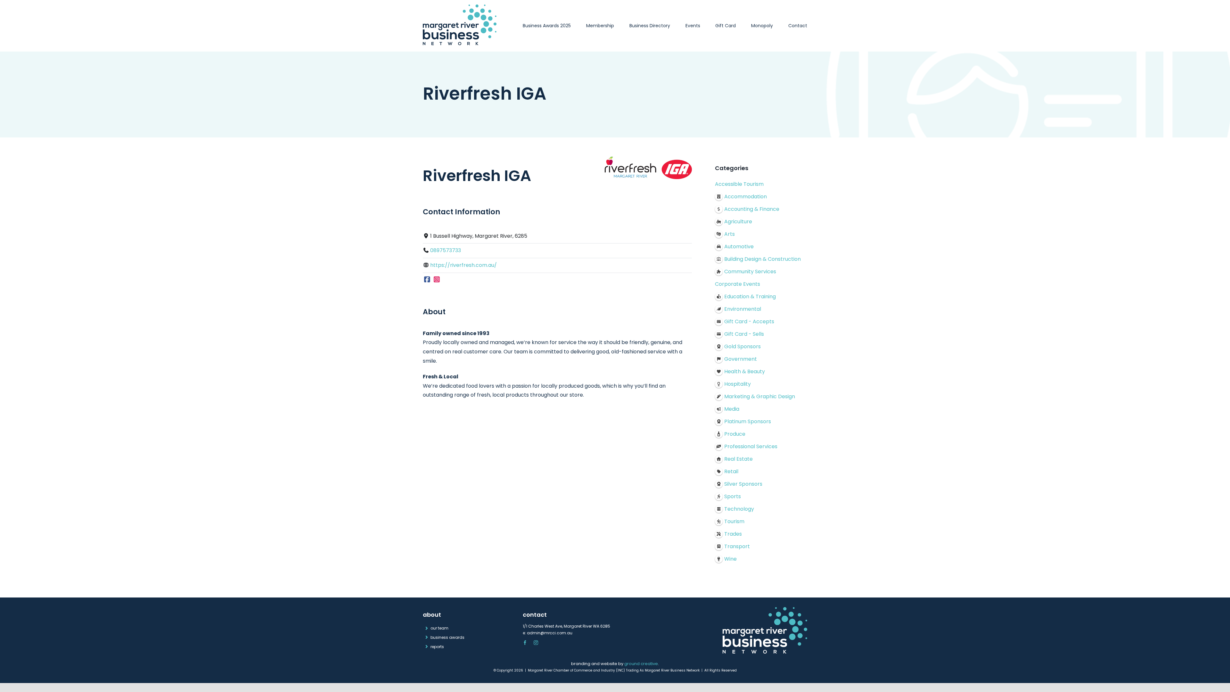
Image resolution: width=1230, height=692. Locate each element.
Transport (737, 546)
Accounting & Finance (751, 209)
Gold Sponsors (742, 346)
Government (740, 359)
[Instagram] (437, 280)
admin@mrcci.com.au (549, 633)
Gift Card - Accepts (749, 321)
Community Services (750, 271)
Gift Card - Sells (744, 334)
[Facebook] (427, 280)
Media (731, 409)
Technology (739, 509)
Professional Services (750, 446)
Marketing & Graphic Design (759, 396)
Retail (731, 471)
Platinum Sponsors (747, 421)
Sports (732, 496)
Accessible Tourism (739, 184)
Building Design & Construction (762, 259)
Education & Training (750, 296)
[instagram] (536, 642)
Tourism (734, 521)
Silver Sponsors (743, 484)
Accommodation (745, 196)
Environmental (742, 309)
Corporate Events (737, 284)
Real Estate (738, 459)
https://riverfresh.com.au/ (463, 265)
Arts (729, 234)
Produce (734, 434)
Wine (730, 559)
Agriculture (738, 221)
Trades (733, 534)
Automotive (739, 246)
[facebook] (525, 642)
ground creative (641, 664)
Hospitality (737, 384)
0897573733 (445, 250)
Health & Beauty (744, 371)
